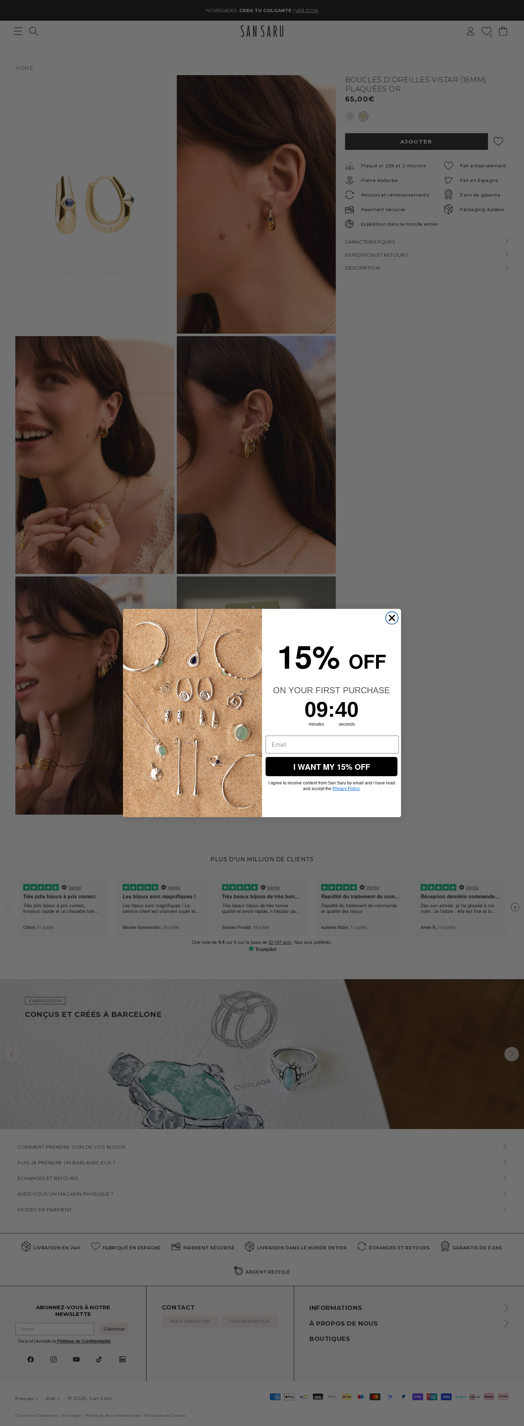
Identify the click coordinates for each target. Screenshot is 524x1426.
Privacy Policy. (346, 788)
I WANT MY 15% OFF (331, 766)
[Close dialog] (392, 618)
